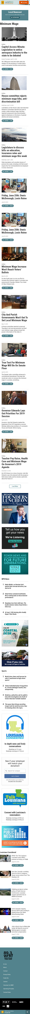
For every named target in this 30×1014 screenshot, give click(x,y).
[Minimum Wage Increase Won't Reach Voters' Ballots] (14, 254)
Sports (4, 671)
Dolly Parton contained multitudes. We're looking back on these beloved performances (16, 595)
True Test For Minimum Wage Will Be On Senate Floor (13, 365)
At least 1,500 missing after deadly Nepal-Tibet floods (15, 613)
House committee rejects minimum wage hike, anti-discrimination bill (15, 98)
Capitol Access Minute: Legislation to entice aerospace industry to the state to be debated (14, 51)
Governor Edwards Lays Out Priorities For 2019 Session (13, 413)
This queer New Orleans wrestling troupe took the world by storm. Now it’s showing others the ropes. (16, 706)
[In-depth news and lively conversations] (15, 727)
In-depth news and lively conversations (15, 745)
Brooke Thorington (6, 59)
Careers (5, 981)
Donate (24, 2)
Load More (15, 486)
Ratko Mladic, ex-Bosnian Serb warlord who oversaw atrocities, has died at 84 (15, 586)
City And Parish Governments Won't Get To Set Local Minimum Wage (15, 317)
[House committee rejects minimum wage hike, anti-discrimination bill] (14, 83)
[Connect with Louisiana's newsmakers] (15, 798)
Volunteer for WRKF (8, 985)
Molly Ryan (4, 105)
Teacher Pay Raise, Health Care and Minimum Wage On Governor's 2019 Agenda (15, 462)
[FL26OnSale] (15, 508)
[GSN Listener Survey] (15, 538)
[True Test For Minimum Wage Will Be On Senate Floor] (14, 350)
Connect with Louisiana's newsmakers (15, 813)
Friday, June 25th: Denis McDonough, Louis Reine (14, 197)
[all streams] (28, 1012)
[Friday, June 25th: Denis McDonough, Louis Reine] (14, 185)
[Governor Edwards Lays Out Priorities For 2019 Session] (14, 398)
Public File (5, 978)
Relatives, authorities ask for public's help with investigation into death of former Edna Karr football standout (16, 697)
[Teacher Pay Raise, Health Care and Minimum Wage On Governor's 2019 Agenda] (14, 446)
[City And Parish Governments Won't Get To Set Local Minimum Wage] (14, 302)
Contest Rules (7, 992)
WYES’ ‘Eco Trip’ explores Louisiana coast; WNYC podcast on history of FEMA (20, 857)
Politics (3, 44)
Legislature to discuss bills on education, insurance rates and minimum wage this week (14, 151)
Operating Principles (8, 988)
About (5, 967)
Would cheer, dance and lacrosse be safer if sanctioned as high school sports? (15, 678)
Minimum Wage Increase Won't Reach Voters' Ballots (14, 269)
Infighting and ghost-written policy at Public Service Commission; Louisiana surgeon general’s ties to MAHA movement (20, 892)
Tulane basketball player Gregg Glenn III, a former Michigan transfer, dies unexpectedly (16, 687)
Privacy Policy (6, 974)
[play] (3, 1012)
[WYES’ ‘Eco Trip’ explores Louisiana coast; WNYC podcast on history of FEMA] (5, 858)
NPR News (5, 579)
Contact (5, 971)
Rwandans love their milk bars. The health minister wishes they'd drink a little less (16, 605)
